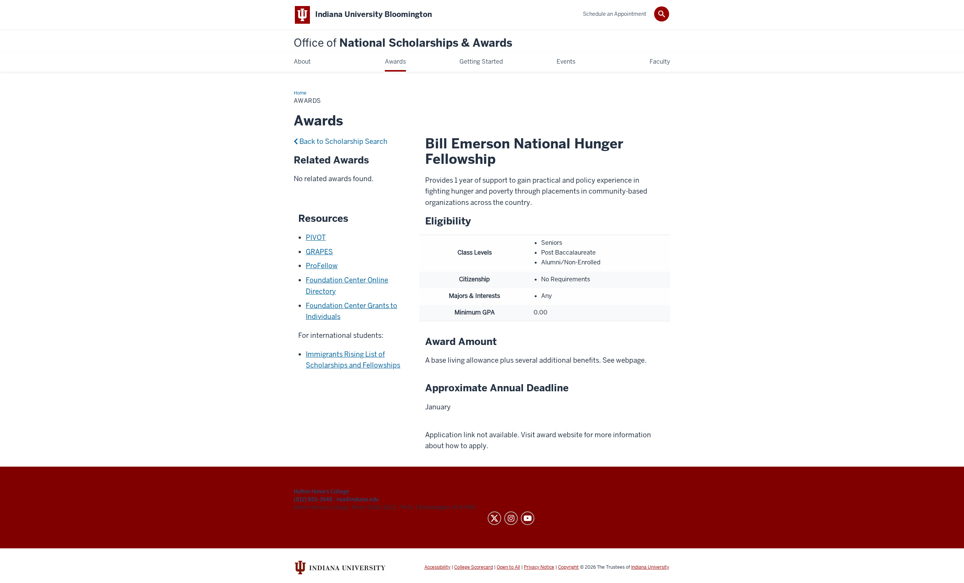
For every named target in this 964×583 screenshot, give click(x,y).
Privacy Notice (539, 567)
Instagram (511, 518)
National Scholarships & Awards (403, 43)
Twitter (494, 518)
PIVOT (316, 237)
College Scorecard (473, 567)
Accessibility (437, 567)
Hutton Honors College (321, 491)
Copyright (568, 567)
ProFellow (322, 265)
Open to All (508, 567)
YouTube (527, 518)
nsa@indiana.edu (357, 499)
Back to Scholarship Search (342, 141)
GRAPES (319, 251)
